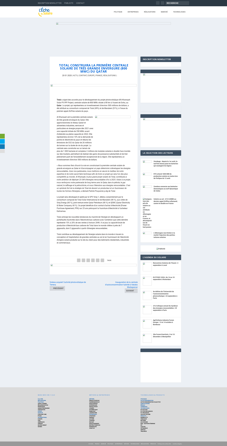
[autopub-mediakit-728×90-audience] (94, 269)
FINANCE (91, 417)
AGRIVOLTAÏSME (145, 403)
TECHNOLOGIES (179, 12)
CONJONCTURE (42, 414)
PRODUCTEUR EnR (94, 400)
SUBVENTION (41, 409)
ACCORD (91, 419)
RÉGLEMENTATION (43, 405)
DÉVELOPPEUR (93, 403)
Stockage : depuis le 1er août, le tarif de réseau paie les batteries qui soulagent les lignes (166, 163)
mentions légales (177, 443)
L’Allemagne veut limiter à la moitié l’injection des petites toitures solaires (164, 235)
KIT (141, 425)
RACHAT (91, 422)
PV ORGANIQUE (145, 412)
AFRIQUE (40, 423)
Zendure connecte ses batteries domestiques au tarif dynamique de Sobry (166, 189)
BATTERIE (143, 420)
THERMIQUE (144, 406)
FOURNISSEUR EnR (94, 402)
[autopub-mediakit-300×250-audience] (161, 120)
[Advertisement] (161, 367)
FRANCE (98, 75)
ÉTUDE (40, 416)
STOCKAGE (144, 399)
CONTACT (80, 3)
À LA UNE (40, 399)
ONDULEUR (144, 419)
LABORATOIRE (93, 412)
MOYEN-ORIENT (42, 425)
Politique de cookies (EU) (164, 443)
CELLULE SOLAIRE (145, 414)
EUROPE (91, 75)
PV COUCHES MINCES (147, 411)
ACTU (75, 75)
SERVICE (143, 429)
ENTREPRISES (133, 12)
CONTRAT (83, 75)
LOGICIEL (143, 426)
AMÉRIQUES (41, 422)
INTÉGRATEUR (93, 405)
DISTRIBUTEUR (93, 409)
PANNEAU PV (144, 417)
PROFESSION (41, 406)
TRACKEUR (144, 431)
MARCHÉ (164, 12)
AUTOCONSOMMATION (147, 400)
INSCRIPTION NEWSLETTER (49, 3)
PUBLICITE (68, 3)
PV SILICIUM (144, 409)
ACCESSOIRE (144, 422)
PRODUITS (143, 416)
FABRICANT (92, 411)
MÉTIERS (91, 399)
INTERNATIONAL (42, 417)
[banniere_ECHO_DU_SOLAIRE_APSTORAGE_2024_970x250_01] (113, 37)
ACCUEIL (90, 443)
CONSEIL (91, 408)
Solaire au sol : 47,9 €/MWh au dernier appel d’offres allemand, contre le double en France (165, 201)
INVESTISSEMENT (94, 423)
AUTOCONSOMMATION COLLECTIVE (151, 402)
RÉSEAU (143, 405)
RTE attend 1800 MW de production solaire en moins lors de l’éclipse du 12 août (166, 176)
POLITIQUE (118, 12)
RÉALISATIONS (149, 12)
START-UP (92, 428)
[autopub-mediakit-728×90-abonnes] (94, 89)
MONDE (40, 426)
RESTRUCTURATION (94, 425)
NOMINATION (93, 426)
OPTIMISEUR (144, 428)
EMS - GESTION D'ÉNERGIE (148, 423)
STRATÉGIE (92, 416)
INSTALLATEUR (93, 406)
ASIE (39, 420)
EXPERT (40, 411)
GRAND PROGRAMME (44, 408)
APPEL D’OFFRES (42, 403)
